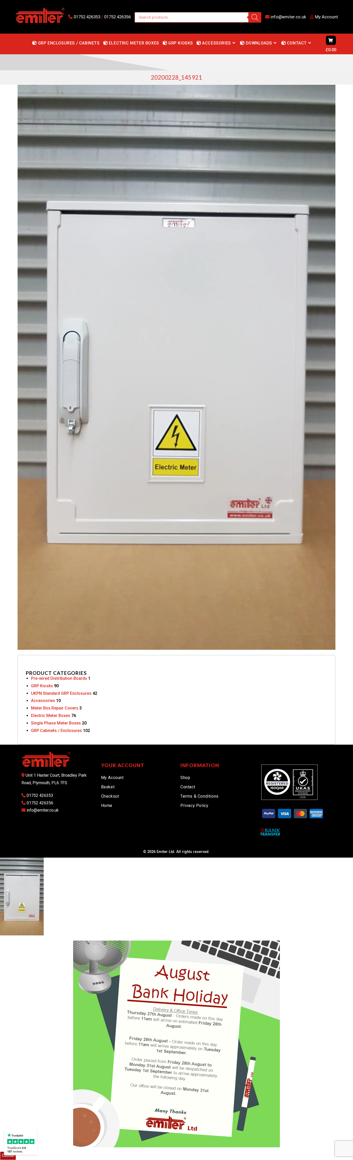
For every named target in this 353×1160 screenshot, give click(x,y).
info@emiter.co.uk (288, 16)
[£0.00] (316, 44)
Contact (187, 786)
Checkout (110, 796)
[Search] (254, 17)
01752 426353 (87, 16)
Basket (108, 786)
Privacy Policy (194, 805)
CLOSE (8, 1155)
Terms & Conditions (199, 796)
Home (106, 805)
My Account (112, 777)
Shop (185, 777)
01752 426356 (117, 16)
